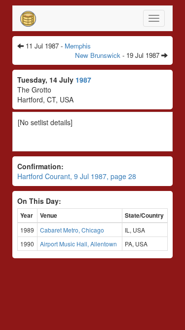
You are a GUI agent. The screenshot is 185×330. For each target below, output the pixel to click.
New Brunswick (97, 55)
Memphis (78, 45)
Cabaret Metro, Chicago (72, 230)
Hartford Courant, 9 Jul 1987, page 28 (76, 176)
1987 (83, 80)
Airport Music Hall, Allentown (78, 243)
